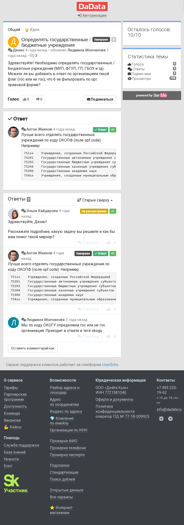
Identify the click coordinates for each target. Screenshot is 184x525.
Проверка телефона (68, 448)
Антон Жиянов (39, 129)
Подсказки (59, 465)
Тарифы (11, 387)
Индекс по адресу (66, 411)
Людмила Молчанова (86, 50)
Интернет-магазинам (62, 510)
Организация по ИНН (68, 430)
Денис (18, 50)
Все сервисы (61, 497)
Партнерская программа (15, 397)
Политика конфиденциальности (115, 409)
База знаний (15, 452)
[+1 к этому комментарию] (108, 242)
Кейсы (16, 427)
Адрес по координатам (64, 402)
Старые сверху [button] (95, 200)
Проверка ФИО (63, 441)
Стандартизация (64, 472)
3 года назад (76, 320)
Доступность (15, 406)
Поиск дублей (62, 479)
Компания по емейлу (62, 421)
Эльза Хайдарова (42, 211)
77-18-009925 (137, 416)
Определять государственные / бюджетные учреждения (56, 42)
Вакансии (12, 420)
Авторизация (94, 15)
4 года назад (64, 129)
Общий (14, 29)
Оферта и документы (114, 399)
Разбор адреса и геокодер (64, 390)
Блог (8, 466)
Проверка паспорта (67, 455)
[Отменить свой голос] (114, 242)
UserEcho (110, 364)
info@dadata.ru (169, 409)
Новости (11, 459)
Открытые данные (66, 490)
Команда (12, 413)
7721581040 (115, 392)
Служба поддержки (21, 445)
